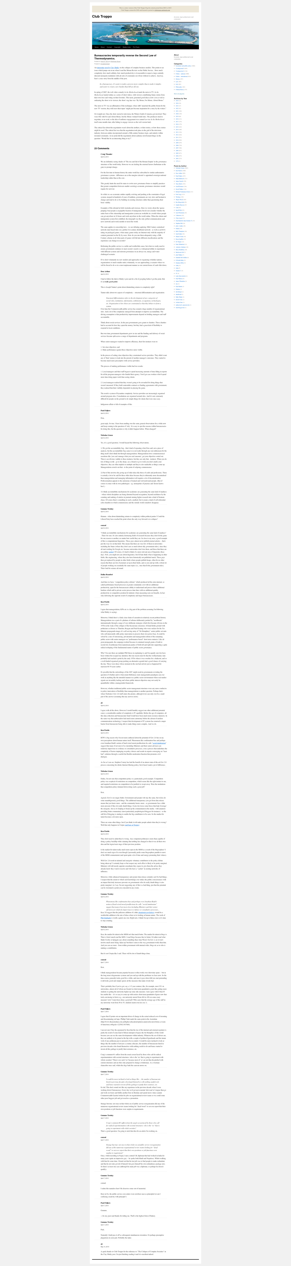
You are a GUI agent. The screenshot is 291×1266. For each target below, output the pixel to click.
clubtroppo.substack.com (162, 10)
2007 (177, 148)
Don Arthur (179, 173)
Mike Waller (179, 297)
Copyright (117, 47)
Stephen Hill (179, 223)
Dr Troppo (178, 242)
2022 (177, 108)
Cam (177, 207)
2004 (177, 156)
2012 (177, 135)
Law (177, 81)
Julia (177, 268)
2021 (177, 111)
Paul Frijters (179, 176)
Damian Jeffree (180, 263)
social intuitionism (159, 743)
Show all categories (179, 94)
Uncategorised (179, 71)
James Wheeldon (180, 281)
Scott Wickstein (180, 213)
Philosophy (179, 87)
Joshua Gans (179, 302)
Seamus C (178, 271)
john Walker (179, 255)
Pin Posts (136, 47)
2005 (177, 153)
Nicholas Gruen (116, 61)
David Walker (179, 189)
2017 (177, 121)
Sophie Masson (180, 205)
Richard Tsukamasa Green (183, 192)
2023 (177, 106)
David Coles (179, 299)
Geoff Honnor (179, 186)
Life (177, 84)
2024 (177, 103)
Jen (177, 284)
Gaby (177, 265)
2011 (177, 137)
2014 (177, 129)
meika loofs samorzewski (182, 305)
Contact (109, 47)
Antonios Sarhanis (181, 247)
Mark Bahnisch (180, 178)
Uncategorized (105, 64)
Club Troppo (102, 16)
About (103, 47)
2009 (177, 143)
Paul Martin (179, 286)
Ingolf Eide (179, 210)
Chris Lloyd (179, 218)
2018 (177, 119)
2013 (177, 132)
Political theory (180, 89)
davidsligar (179, 292)
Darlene (178, 289)
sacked (111, 552)
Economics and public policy (183, 66)
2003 (177, 158)
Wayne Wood (179, 199)
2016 (177, 124)
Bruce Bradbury (180, 249)
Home (96, 47)
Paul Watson (179, 278)
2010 (177, 140)
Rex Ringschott (180, 202)
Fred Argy (178, 194)
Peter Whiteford (180, 244)
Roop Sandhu (179, 239)
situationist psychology (146, 912)
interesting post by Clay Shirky (108, 67)
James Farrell (179, 181)
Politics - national (180, 74)
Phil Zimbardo (106, 918)
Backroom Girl (180, 252)
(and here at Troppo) (132, 825)
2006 (177, 150)
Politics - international (181, 76)
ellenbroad (178, 294)
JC (176, 273)
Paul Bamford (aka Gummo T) (184, 221)
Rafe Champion (180, 231)
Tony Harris (179, 184)
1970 (177, 161)
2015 (177, 127)
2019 (177, 116)
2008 (177, 145)
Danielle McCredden (181, 257)
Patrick (177, 228)
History (178, 79)
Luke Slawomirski (181, 276)
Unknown (178, 215)
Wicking (178, 197)
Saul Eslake (179, 234)
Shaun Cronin (179, 236)
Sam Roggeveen (180, 307)
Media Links (127, 47)
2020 (177, 114)
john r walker (179, 226)
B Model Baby (180, 260)
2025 (177, 100)
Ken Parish (179, 170)
